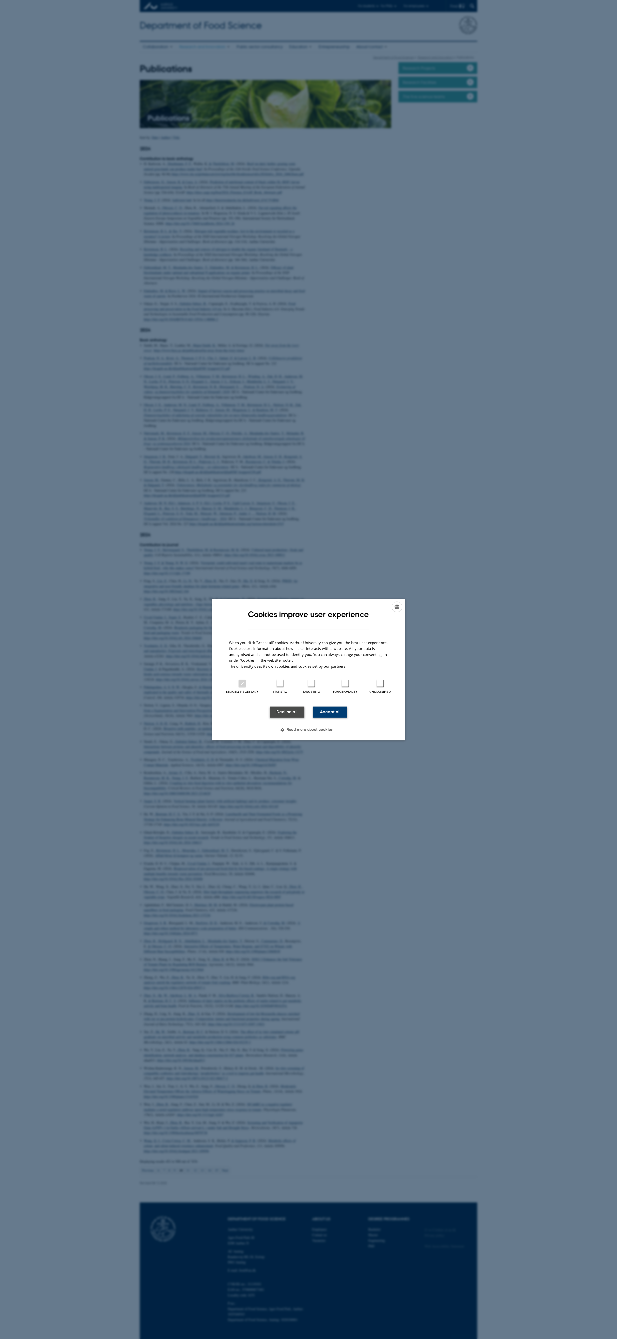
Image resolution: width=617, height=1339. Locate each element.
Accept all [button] (330, 712)
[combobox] (397, 606)
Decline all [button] (286, 712)
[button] (308, 729)
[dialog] (308, 669)
